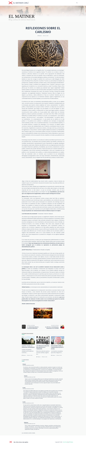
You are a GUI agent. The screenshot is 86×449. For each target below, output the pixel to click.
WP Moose (71, 442)
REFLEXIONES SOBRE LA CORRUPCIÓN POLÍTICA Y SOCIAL (57, 347)
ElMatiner (40, 35)
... (38, 354)
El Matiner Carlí (20, 3)
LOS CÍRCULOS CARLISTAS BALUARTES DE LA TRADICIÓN (42, 347)
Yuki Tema (65, 442)
